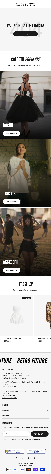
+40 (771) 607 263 (9, 398)
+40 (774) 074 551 (9, 386)
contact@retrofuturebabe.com (14, 378)
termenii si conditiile (32, 439)
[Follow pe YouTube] (28, 458)
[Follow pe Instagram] (23, 458)
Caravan (29, 465)
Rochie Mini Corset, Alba (11, 339)
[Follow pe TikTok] (34, 458)
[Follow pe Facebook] (17, 458)
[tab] (25, 284)
